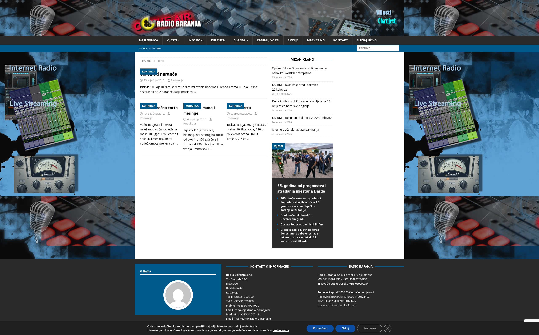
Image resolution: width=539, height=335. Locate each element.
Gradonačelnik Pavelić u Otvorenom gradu (296, 217)
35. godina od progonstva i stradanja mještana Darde (301, 188)
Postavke (369, 328)
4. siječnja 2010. (197, 119)
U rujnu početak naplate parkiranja (295, 129)
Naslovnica (148, 40)
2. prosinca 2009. (241, 113)
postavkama (280, 330)
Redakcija (177, 80)
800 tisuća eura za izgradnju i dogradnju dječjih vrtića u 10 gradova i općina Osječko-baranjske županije (300, 204)
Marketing (316, 40)
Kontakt (340, 40)
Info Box (195, 40)
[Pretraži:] (378, 48)
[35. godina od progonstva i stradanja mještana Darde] (302, 175)
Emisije (293, 40)
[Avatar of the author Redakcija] (178, 305)
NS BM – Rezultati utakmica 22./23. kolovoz (302, 118)
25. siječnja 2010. (154, 80)
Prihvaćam (320, 328)
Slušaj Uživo (367, 40)
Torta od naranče (158, 74)
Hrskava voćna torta (159, 107)
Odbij (345, 328)
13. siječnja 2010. (154, 113)
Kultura (218, 40)
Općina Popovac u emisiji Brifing (302, 224)
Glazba (239, 40)
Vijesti (172, 40)
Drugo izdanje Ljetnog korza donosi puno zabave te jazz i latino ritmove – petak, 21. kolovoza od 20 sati (300, 235)
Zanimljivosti (268, 40)
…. (194, 92)
